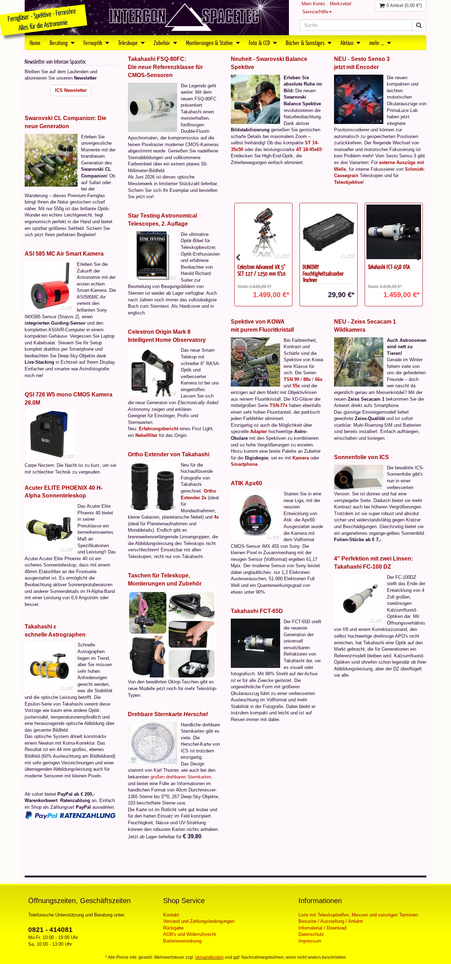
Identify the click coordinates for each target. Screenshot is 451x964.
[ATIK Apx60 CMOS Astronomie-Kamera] (255, 515)
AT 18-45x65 (309, 149)
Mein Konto (313, 3)
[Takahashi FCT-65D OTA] (356, 232)
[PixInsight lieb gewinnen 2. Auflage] (152, 255)
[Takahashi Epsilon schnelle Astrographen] (49, 666)
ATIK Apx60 (246, 483)
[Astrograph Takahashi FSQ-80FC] (152, 106)
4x (216, 517)
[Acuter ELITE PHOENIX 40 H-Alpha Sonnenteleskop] (49, 527)
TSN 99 (291, 379)
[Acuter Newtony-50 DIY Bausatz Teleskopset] (421, 232)
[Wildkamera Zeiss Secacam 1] (358, 361)
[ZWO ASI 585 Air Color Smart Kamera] (49, 285)
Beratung (59, 42)
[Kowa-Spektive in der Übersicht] (255, 361)
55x (296, 385)
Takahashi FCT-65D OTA (351, 266)
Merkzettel (340, 3)
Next (419, 257)
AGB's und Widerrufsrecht (189, 934)
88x (307, 379)
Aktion (347, 42)
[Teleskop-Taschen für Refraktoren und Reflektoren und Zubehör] (172, 634)
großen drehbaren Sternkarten (180, 777)
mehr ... (377, 42)
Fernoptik (94, 42)
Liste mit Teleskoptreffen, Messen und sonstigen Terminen (358, 915)
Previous (237, 257)
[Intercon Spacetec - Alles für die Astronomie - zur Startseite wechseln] (157, 17)
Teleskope (128, 42)
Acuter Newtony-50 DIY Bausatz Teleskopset (417, 270)
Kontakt (171, 915)
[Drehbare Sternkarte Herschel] (152, 742)
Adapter (258, 431)
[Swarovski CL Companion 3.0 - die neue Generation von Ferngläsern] (51, 159)
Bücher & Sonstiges (306, 42)
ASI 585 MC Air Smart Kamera (64, 254)
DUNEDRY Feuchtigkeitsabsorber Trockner (285, 273)
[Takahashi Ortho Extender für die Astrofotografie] (152, 486)
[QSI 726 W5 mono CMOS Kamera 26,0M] (50, 434)
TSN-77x (279, 405)
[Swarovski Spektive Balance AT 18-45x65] (255, 98)
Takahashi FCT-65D (257, 611)
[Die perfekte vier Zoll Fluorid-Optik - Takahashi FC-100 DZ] (358, 598)
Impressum (309, 941)
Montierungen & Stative (210, 42)
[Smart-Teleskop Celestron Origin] (152, 371)
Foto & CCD (260, 42)
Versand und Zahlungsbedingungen (198, 921)
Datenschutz (311, 934)
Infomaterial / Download (322, 928)
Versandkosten (209, 957)
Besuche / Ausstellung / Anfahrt (330, 921)
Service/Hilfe (315, 11)
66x (318, 379)
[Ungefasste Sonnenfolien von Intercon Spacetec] (358, 477)
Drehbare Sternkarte (168, 714)
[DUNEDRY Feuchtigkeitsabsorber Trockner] (291, 232)
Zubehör (163, 42)
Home (35, 42)
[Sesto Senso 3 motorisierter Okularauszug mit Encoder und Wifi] (358, 98)
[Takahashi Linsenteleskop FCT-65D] (255, 642)
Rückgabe (173, 928)
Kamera (300, 458)
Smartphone (244, 464)
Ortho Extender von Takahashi (168, 454)
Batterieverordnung (182, 941)
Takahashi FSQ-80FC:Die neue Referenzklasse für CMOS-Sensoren (165, 67)
